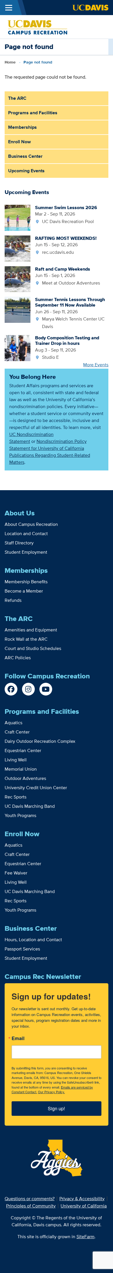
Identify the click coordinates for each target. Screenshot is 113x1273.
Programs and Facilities (32, 112)
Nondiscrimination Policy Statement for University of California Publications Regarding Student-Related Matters (49, 452)
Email (18, 1039)
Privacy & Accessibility (82, 1198)
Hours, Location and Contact (33, 939)
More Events (95, 364)
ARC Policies (18, 657)
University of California (84, 1206)
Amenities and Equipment (31, 629)
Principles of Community (31, 1206)
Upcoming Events (26, 170)
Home (10, 62)
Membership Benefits (26, 581)
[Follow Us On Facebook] (11, 689)
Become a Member (24, 591)
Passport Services (22, 949)
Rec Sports (15, 797)
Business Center (25, 156)
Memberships (22, 127)
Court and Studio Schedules (33, 648)
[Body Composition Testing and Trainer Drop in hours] (18, 347)
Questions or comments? (29, 1198)
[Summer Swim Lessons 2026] (18, 217)
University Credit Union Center (36, 787)
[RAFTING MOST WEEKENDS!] (18, 248)
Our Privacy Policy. (51, 1091)
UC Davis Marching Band (30, 806)
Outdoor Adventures (25, 778)
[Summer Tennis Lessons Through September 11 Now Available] (18, 309)
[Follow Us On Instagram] (28, 689)
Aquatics (13, 722)
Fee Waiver (16, 873)
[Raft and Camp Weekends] (18, 278)
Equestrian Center (23, 750)
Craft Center (17, 732)
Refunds (13, 600)
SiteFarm (85, 1236)
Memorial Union (21, 769)
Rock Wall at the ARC (26, 639)
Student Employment (26, 552)
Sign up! (56, 1108)
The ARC (17, 98)
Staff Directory (19, 542)
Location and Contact (26, 533)
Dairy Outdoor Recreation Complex (40, 741)
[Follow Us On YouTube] (45, 689)
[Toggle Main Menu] (8, 7)
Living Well (16, 759)
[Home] (37, 26)
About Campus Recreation (31, 524)
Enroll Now (19, 141)
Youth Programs (20, 815)
